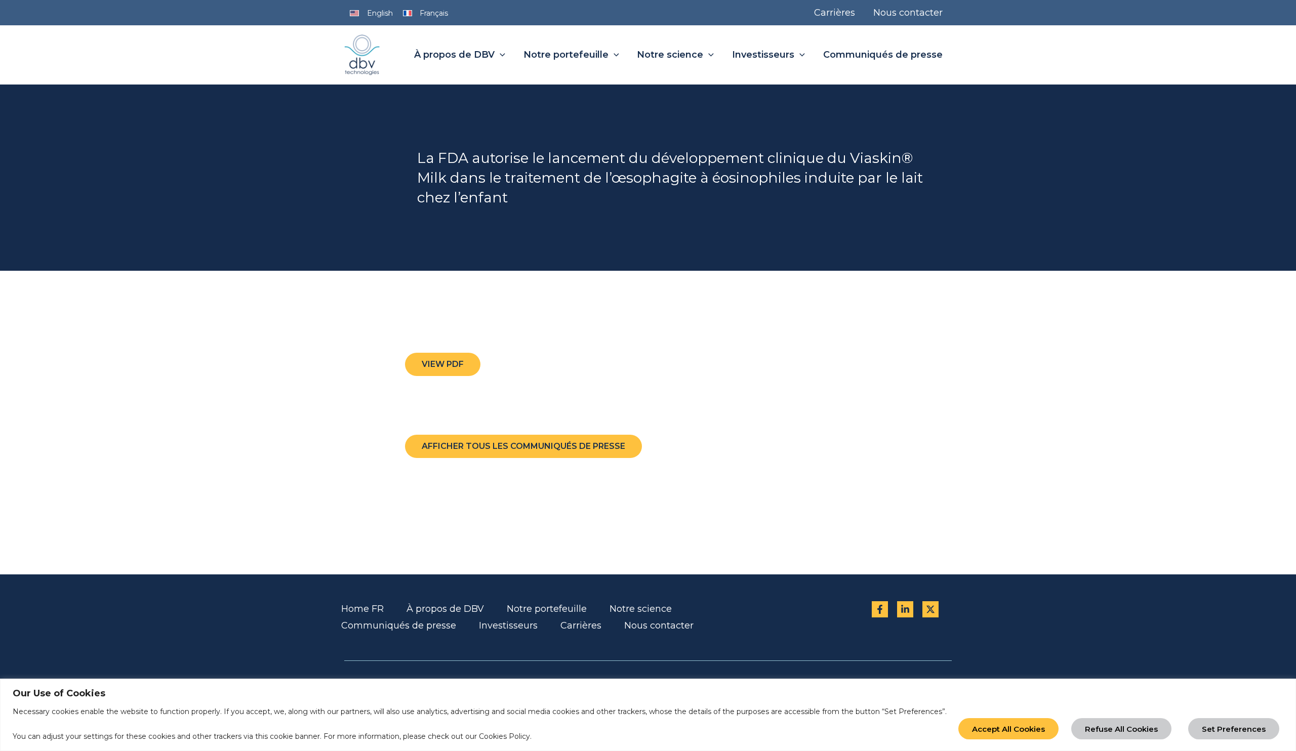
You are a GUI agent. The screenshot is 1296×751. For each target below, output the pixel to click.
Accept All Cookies (1008, 729)
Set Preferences (1234, 729)
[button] (500, 55)
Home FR (362, 608)
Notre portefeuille (547, 608)
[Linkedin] (905, 609)
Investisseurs (508, 625)
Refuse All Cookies (1121, 729)
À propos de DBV (445, 608)
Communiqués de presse (398, 625)
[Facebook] (880, 609)
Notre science (641, 608)
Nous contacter (659, 625)
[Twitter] (930, 609)
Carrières (580, 625)
